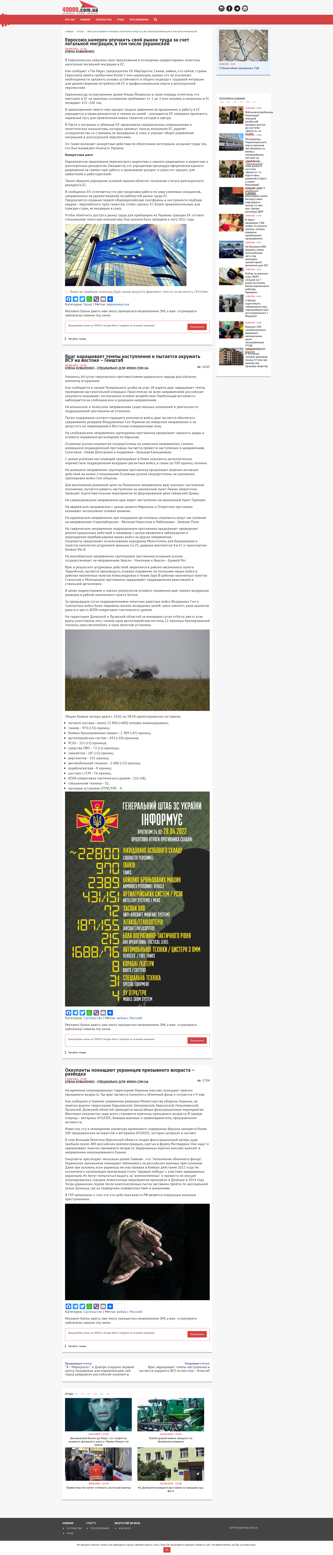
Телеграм (237, 8)
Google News (245, 8)
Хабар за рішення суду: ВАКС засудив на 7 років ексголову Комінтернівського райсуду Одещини (257, 283)
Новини (85, 19)
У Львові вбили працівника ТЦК (239, 68)
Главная (69, 31)
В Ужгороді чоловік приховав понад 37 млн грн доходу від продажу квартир (256, 360)
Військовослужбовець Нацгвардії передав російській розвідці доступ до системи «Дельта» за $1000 (259, 123)
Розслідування (139, 19)
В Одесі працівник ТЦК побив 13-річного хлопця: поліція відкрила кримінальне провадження (256, 229)
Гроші (120, 19)
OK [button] (166, 1549)
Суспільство (104, 19)
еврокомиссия (118, 304)
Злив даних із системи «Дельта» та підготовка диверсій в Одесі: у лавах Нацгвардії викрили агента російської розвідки (256, 180)
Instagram (222, 8)
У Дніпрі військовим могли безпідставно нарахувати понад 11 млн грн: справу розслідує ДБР (256, 202)
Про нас (70, 19)
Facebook (229, 8)
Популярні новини (232, 98)
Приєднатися (197, 326)
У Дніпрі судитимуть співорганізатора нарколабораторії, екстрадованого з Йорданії (257, 308)
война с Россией (129, 1018)
